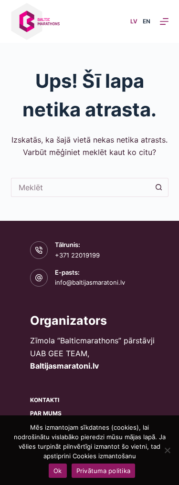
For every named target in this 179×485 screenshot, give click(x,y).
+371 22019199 (77, 255)
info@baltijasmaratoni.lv (90, 282)
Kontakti (44, 399)
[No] (167, 450)
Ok (57, 471)
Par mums (46, 413)
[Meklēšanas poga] (158, 187)
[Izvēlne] (164, 21)
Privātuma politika (103, 471)
